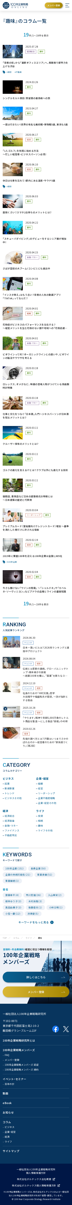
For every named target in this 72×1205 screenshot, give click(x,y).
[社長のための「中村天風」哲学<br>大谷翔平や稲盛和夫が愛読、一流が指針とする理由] (36, 692)
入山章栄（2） (55, 895)
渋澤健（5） (33, 913)
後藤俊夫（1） (35, 907)
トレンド (28, 642)
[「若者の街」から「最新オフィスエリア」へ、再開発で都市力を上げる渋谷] (36, 59)
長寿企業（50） (38, 868)
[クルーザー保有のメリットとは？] (36, 436)
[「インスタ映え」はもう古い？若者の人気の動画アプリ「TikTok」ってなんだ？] (36, 288)
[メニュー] (67, 5)
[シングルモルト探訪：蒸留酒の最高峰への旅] (36, 90)
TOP (5, 937)
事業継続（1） (12, 880)
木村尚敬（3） (35, 901)
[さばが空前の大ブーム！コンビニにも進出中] (36, 260)
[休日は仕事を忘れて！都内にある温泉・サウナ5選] (36, 175)
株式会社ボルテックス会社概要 (34, 1179)
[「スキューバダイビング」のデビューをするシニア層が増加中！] (36, 232)
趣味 (41, 51)
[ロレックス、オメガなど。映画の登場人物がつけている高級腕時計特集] (36, 377)
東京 (10, 72)
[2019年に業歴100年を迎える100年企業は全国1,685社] (36, 550)
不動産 (19, 72)
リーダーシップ (34, 515)
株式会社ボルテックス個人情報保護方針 (34, 1185)
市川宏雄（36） (33, 895)
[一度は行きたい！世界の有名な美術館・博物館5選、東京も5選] (36, 116)
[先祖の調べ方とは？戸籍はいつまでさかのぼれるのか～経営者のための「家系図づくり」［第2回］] (36, 737)
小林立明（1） (56, 907)
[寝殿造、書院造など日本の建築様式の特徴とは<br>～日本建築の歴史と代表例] (36, 490)
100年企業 (12, 561)
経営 (29, 139)
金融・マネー (32, 257)
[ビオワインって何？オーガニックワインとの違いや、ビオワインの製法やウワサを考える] (36, 348)
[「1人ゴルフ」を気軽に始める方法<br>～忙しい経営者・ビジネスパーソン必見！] (36, 144)
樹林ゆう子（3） (13, 901)
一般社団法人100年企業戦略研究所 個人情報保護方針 (36, 1171)
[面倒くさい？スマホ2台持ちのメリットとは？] (36, 204)
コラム (16, 937)
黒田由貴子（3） (13, 907)
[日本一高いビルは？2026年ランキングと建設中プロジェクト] (36, 644)
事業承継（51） (45, 874)
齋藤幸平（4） (12, 895)
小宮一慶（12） (13, 913)
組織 (29, 313)
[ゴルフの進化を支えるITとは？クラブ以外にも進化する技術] (36, 462)
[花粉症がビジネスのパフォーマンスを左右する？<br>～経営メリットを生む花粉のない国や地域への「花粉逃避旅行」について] (36, 318)
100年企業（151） (14, 868)
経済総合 (31, 51)
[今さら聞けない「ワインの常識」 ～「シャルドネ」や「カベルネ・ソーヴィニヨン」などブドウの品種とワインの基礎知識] (36, 581)
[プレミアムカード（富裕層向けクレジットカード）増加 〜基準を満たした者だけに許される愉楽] (36, 519)
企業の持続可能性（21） (17, 874)
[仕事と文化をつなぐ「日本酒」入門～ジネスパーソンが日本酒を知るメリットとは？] (36, 407)
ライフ (28, 937)
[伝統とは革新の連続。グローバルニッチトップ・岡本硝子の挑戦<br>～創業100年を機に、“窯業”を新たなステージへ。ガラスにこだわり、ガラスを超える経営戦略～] (36, 667)
